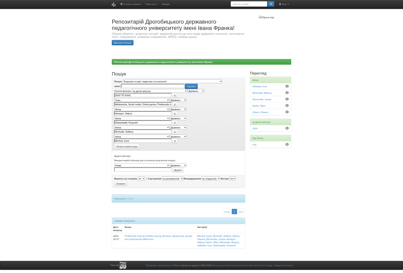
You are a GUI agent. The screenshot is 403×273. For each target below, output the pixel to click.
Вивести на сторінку (125, 178)
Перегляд (150, 4)
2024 (255, 128)
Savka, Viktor (212, 242)
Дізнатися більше (122, 42)
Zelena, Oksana (260, 112)
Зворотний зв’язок (283, 265)
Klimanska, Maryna (229, 242)
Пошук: (118, 81)
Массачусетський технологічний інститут (233, 265)
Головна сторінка (131, 4)
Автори (225, 178)
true (254, 144)
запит (117, 86)
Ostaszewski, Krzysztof (224, 245)
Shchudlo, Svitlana (222, 235)
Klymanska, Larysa (215, 239)
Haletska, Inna (204, 245)
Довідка (166, 4)
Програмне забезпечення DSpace (163, 265)
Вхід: (284, 4)
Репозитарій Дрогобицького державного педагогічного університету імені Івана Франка (163, 61)
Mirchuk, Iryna (204, 235)
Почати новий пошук (126, 146)
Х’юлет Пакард (264, 265)
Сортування (154, 178)
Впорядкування (192, 178)
